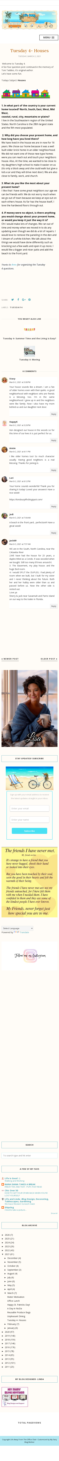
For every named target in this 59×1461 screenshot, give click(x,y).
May (9, 1285)
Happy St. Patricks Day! (18, 1304)
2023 (7, 1246)
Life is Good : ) (12, 1178)
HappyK (13, 421)
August (10, 1273)
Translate (24, 932)
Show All (54, 1213)
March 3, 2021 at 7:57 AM (20, 544)
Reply (53, 414)
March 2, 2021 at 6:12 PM (19, 481)
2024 (7, 1242)
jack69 (12, 540)
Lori (11, 477)
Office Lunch (13, 1300)
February (11, 1324)
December (12, 1258)
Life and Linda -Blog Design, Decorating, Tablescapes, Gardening (27, 1200)
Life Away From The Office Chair (23, 1439)
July (9, 1277)
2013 (7, 1359)
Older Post (48, 659)
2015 (7, 1351)
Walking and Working (14, 1180)
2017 (7, 1343)
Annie (12, 448)
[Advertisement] (29, 1008)
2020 (7, 1331)
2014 (7, 1355)
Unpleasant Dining (16, 1316)
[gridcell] (29, 113)
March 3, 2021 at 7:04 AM (20, 517)
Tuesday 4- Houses (16, 1320)
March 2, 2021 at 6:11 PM (19, 451)
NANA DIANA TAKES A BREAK (20, 1184)
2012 (7, 1362)
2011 (7, 1366)
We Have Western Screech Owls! (20, 1204)
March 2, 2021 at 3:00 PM (19, 382)
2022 (7, 1250)
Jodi (11, 514)
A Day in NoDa (14, 1308)
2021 (7, 1254)
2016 (7, 1347)
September (12, 1269)
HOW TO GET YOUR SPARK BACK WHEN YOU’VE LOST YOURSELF (26, 1194)
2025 (7, 1238)
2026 (7, 1234)
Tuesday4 (16, 307)
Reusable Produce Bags (19, 1312)
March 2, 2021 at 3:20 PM (19, 425)
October (11, 1265)
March (10, 1293)
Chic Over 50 (11, 1190)
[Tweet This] (12, 299)
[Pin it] (29, 299)
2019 (7, 1335)
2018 (7, 1339)
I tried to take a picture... (15, 1210)
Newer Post (11, 659)
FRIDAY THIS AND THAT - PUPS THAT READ (23, 1186)
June (9, 1281)
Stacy (12, 378)
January (11, 1328)
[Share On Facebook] (18, 299)
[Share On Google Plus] (23, 299)
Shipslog (9, 1207)
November (12, 1262)
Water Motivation (15, 1296)
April (9, 1289)
